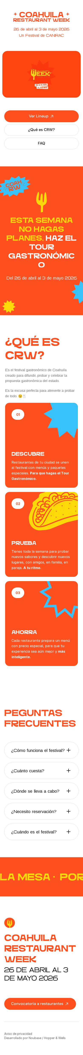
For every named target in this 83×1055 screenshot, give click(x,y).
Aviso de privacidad (18, 1033)
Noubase (35, 1038)
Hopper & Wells (55, 1038)
